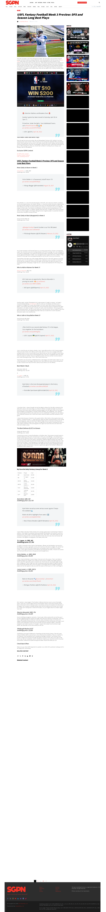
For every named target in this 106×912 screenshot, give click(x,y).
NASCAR (29, 6)
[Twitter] (92, 6)
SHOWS (31, 2)
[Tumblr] (25, 656)
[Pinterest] (22, 656)
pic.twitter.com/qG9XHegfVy (31, 332)
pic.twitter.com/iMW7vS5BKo (31, 284)
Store (57, 890)
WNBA (34, 6)
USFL (19, 10)
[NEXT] (46, 881)
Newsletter (58, 891)
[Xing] (32, 656)
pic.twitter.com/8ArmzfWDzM (38, 386)
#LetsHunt (49, 579)
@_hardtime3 (40, 281)
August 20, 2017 (49, 186)
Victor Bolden (20, 171)
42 (43, 881)
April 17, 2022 (50, 335)
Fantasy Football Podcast (23, 155)
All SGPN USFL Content (23, 154)
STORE (48, 2)
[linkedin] (18, 898)
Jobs (40, 890)
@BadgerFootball (28, 227)
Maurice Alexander (21, 270)
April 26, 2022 (37, 132)
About (40, 887)
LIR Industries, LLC (23, 903)
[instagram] (13, 898)
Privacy (41, 891)
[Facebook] (18, 656)
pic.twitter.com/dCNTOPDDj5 (31, 128)
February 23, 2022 (52, 233)
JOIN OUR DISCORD (82, 2)
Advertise (41, 888)
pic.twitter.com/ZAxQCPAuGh (31, 581)
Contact (57, 887)
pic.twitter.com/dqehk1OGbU (31, 517)
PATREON (40, 2)
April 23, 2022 (44, 288)
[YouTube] (97, 6)
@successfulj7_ (40, 579)
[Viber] (29, 656)
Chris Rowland (32, 304)
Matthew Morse (24, 21)
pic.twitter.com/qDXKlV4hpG (31, 182)
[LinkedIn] (27, 656)
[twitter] (10, 898)
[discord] (23, 898)
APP (36, 2)
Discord (57, 888)
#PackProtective (31, 126)
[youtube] (15, 898)
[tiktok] (25, 898)
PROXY (44, 2)
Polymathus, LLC (20, 906)
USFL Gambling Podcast (23, 156)
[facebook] (7, 898)
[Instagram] (94, 6)
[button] (99, 2)
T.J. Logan (19, 375)
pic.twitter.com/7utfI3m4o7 (31, 230)
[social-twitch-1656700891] (20, 898)
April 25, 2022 (53, 390)
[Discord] (99, 6)
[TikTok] (96, 6)
